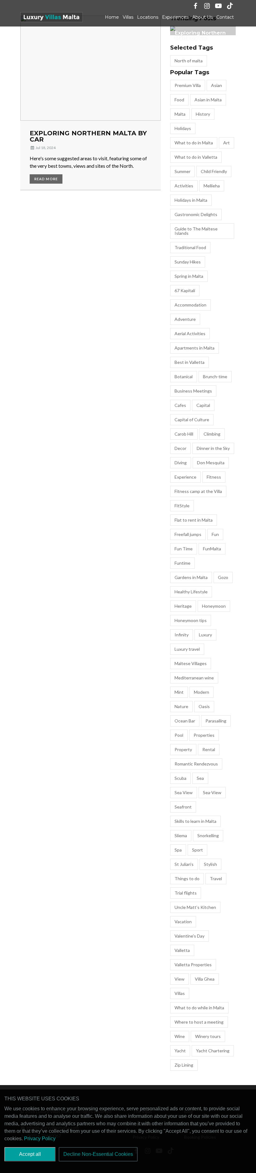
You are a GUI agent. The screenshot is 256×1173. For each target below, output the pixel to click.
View (180, 979)
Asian (216, 85)
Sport (197, 849)
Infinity (182, 634)
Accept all (30, 1154)
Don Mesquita (210, 462)
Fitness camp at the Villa (198, 491)
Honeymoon (214, 606)
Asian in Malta (208, 99)
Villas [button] (128, 17)
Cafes (180, 405)
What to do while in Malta (199, 1007)
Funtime (182, 563)
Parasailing (215, 720)
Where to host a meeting (199, 1022)
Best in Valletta (189, 362)
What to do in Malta (194, 142)
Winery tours (208, 1036)
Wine (180, 1036)
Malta (180, 114)
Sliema (181, 835)
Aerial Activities (190, 333)
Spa (178, 849)
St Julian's (184, 864)
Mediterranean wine (194, 677)
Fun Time (184, 548)
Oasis (204, 706)
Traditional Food (190, 247)
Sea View (184, 792)
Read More (46, 179)
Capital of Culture (192, 419)
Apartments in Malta (194, 347)
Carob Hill (184, 434)
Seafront (183, 806)
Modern (201, 692)
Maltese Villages (191, 663)
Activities (184, 185)
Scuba (180, 778)
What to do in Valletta (196, 157)
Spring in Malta (189, 276)
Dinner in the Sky (213, 448)
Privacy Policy (40, 1138)
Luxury (205, 634)
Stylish (210, 864)
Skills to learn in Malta (195, 821)
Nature (181, 706)
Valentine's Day (189, 936)
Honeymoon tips (191, 620)
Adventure (185, 319)
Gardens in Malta (191, 577)
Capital (203, 405)
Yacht (180, 1050)
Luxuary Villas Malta (51, 17)
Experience (185, 477)
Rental (208, 749)
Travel (216, 878)
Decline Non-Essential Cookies (98, 1154)
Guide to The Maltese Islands (196, 231)
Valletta (182, 950)
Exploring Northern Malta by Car (88, 136)
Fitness (214, 477)
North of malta (189, 60)
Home (112, 17)
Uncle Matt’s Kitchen (195, 907)
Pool (179, 735)
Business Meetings (193, 390)
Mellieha (212, 185)
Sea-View (212, 792)
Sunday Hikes (188, 261)
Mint (179, 692)
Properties (204, 735)
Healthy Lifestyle (191, 591)
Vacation (183, 921)
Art (226, 142)
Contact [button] (225, 17)
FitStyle (182, 505)
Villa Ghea (204, 979)
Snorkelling (208, 835)
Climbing (212, 434)
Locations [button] (147, 17)
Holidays (183, 128)
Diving (181, 462)
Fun (215, 534)
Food (179, 99)
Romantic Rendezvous (196, 763)
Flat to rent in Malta (194, 520)
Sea (200, 778)
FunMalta (212, 548)
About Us (202, 17)
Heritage (183, 606)
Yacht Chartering (212, 1050)
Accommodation (190, 304)
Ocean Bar (185, 720)
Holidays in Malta (191, 200)
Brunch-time (215, 376)
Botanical (184, 376)
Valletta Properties (193, 964)
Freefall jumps (188, 534)
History (203, 114)
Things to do (187, 878)
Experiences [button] (175, 17)
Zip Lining (184, 1065)
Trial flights (186, 892)
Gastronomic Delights (196, 214)
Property (183, 749)
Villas (180, 993)
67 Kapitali (185, 290)
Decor (180, 448)
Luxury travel (187, 649)
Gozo (223, 577)
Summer (182, 171)
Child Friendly (214, 171)
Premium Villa (188, 85)
